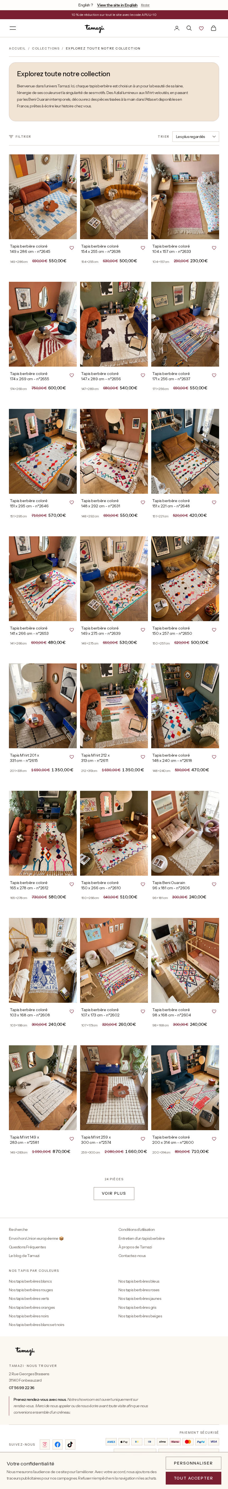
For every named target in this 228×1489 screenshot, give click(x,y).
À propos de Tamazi (135, 1247)
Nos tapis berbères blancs (30, 1281)
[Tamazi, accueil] (95, 28)
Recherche (18, 1229)
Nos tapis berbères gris (137, 1307)
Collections (46, 48)
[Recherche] (189, 28)
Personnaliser (193, 1463)
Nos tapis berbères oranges (31, 1307)
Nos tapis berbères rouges (31, 1289)
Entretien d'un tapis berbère (141, 1238)
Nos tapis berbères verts (29, 1298)
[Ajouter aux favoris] (72, 247)
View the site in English (117, 5)
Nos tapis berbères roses (138, 1289)
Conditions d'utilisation (136, 1229)
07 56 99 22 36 (21, 1387)
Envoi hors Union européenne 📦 (36, 1238)
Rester (145, 5)
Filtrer (23, 137)
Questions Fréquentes (27, 1247)
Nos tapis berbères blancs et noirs (36, 1324)
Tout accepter (193, 1478)
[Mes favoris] (201, 28)
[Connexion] (176, 28)
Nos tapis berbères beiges (140, 1315)
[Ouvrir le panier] (213, 28)
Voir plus (114, 1193)
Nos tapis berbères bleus (138, 1281)
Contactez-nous (132, 1255)
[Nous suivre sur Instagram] (45, 1444)
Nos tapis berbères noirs (29, 1315)
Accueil (17, 48)
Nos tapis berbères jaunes (139, 1298)
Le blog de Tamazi (24, 1255)
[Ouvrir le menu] (13, 28)
